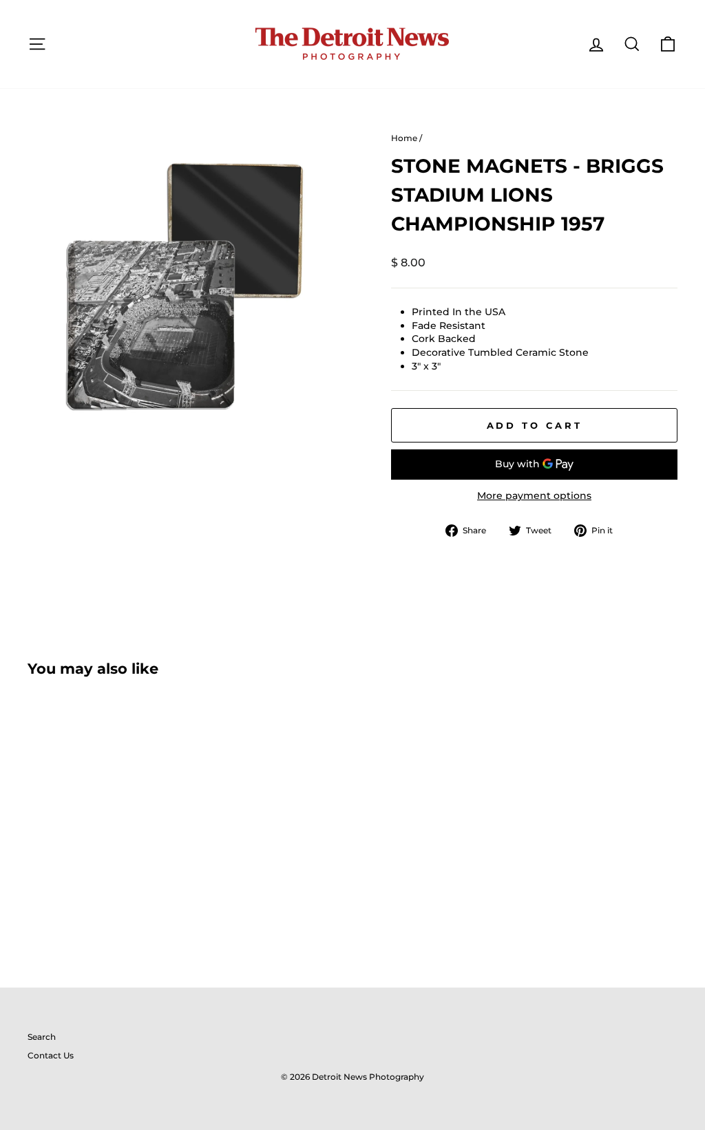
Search (42, 1037)
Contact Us (51, 1055)
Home (404, 138)
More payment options (534, 495)
